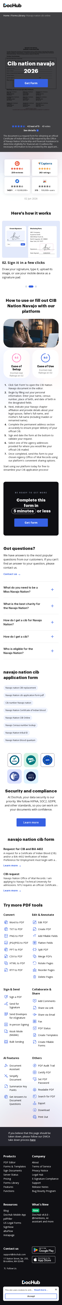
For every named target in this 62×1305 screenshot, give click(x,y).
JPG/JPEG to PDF (18, 942)
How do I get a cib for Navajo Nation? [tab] (22, 622)
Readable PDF (46, 1089)
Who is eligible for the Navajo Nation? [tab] (18, 651)
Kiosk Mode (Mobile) (16, 1033)
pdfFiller (7, 1218)
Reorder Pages (46, 970)
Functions (8, 1191)
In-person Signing (19, 1024)
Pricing (7, 1178)
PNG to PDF (16, 936)
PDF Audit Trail (46, 1065)
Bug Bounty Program (44, 1191)
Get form (31, 522)
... (39, 1289)
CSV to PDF (15, 956)
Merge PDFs (45, 956)
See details (30, 130)
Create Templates (48, 1035)
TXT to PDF (16, 929)
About (35, 1162)
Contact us (10, 574)
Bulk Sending (16, 1041)
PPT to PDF (16, 949)
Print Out (43, 1116)
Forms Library (11, 1182)
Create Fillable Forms (46, 1043)
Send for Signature (14, 1005)
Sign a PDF (15, 997)
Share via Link (45, 1007)
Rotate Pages (45, 963)
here (32, 1139)
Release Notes (40, 1186)
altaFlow (8, 1231)
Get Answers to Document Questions (18, 1100)
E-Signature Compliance (45, 1178)
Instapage (8, 1235)
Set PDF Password (43, 1081)
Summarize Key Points (18, 1088)
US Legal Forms (12, 1222)
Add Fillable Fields (48, 936)
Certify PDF (44, 1072)
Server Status (10, 1174)
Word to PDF (16, 922)
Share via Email (46, 1014)
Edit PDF (43, 922)
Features (8, 1186)
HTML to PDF (17, 963)
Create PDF (44, 929)
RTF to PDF (16, 970)
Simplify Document (15, 1077)
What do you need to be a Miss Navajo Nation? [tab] (20, 589)
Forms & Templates (14, 1166)
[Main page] (12, 5)
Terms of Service (41, 1166)
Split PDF (43, 949)
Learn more (31, 822)
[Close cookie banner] (56, 1289)
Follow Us (11, 1268)
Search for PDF (46, 1096)
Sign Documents (12, 1170)
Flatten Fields (45, 942)
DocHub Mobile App (14, 1214)
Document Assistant (15, 1067)
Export (41, 1103)
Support (36, 1182)
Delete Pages (45, 976)
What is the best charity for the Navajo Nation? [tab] (21, 606)
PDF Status (44, 1028)
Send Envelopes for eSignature (18, 1016)
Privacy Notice (40, 1170)
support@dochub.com (14, 1254)
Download (44, 1110)
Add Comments (46, 1001)
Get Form (31, 83)
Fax (40, 1021)
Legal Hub (37, 1174)
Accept (31, 1296)
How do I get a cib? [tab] (16, 636)
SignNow (8, 1227)
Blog (6, 1210)
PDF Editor (9, 1162)
